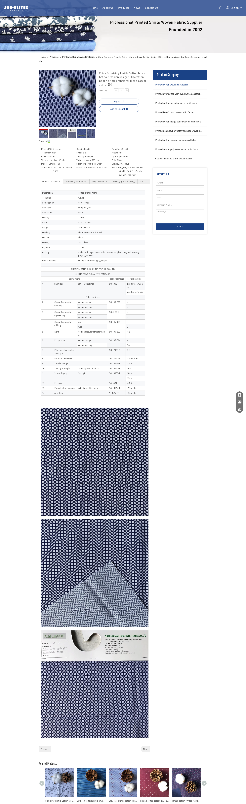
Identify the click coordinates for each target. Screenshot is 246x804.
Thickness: (46, 160)
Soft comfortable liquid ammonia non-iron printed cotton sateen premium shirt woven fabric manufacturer (91, 800)
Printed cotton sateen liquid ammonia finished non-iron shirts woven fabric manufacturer (154, 800)
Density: (80, 149)
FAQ (142, 181)
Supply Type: (82, 163)
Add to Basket (117, 109)
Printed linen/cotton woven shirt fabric (174, 112)
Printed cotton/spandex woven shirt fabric (176, 103)
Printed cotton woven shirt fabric (171, 84)
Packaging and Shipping (124, 181)
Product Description (51, 181)
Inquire (117, 101)
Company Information (76, 181)
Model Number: (48, 163)
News (137, 7)
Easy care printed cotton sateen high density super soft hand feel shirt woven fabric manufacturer (123, 800)
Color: (114, 160)
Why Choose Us (99, 181)
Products (123, 7)
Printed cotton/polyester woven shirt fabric (176, 149)
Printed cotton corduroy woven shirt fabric (176, 140)
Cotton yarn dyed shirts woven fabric (173, 158)
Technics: (45, 152)
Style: (78, 152)
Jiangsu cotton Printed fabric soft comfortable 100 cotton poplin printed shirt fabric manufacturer (186, 800)
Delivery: (115, 163)
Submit (180, 226)
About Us (107, 7)
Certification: (47, 167)
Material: (45, 149)
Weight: (79, 160)
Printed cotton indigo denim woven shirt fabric (178, 121)
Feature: (115, 167)
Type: (114, 156)
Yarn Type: (81, 156)
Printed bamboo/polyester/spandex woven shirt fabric (181, 131)
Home (94, 7)
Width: (114, 152)
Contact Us (151, 7)
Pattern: (44, 156)
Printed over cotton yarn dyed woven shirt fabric (179, 94)
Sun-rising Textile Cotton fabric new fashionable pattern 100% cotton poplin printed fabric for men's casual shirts (59, 800)
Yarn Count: (117, 149)
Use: (78, 167)
